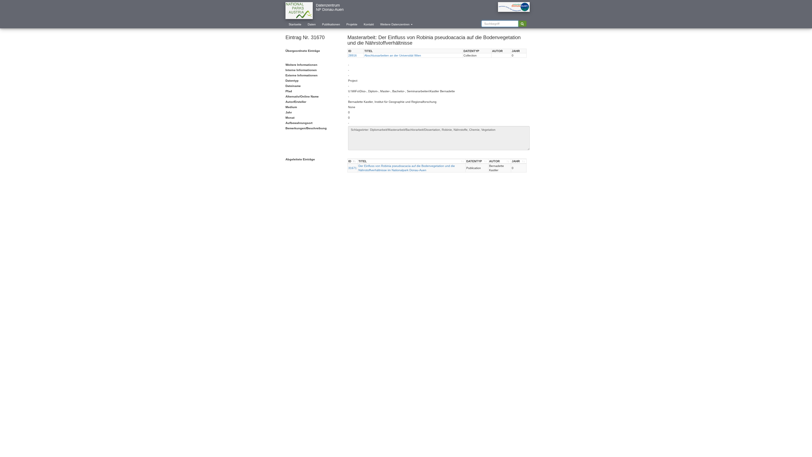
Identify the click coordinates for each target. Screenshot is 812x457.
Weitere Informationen (301, 64)
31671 (352, 168)
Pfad (288, 91)
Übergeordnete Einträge (302, 50)
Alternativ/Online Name (302, 96)
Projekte (351, 24)
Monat (290, 117)
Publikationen (331, 24)
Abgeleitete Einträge (300, 159)
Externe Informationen (301, 75)
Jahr (288, 112)
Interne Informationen (301, 70)
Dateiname (293, 86)
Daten (312, 24)
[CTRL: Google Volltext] (522, 24)
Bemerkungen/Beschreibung (306, 128)
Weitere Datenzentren (395, 24)
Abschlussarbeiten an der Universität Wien (392, 55)
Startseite (295, 24)
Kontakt (369, 24)
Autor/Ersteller (295, 101)
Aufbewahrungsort (299, 123)
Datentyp (292, 80)
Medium (291, 107)
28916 (352, 55)
